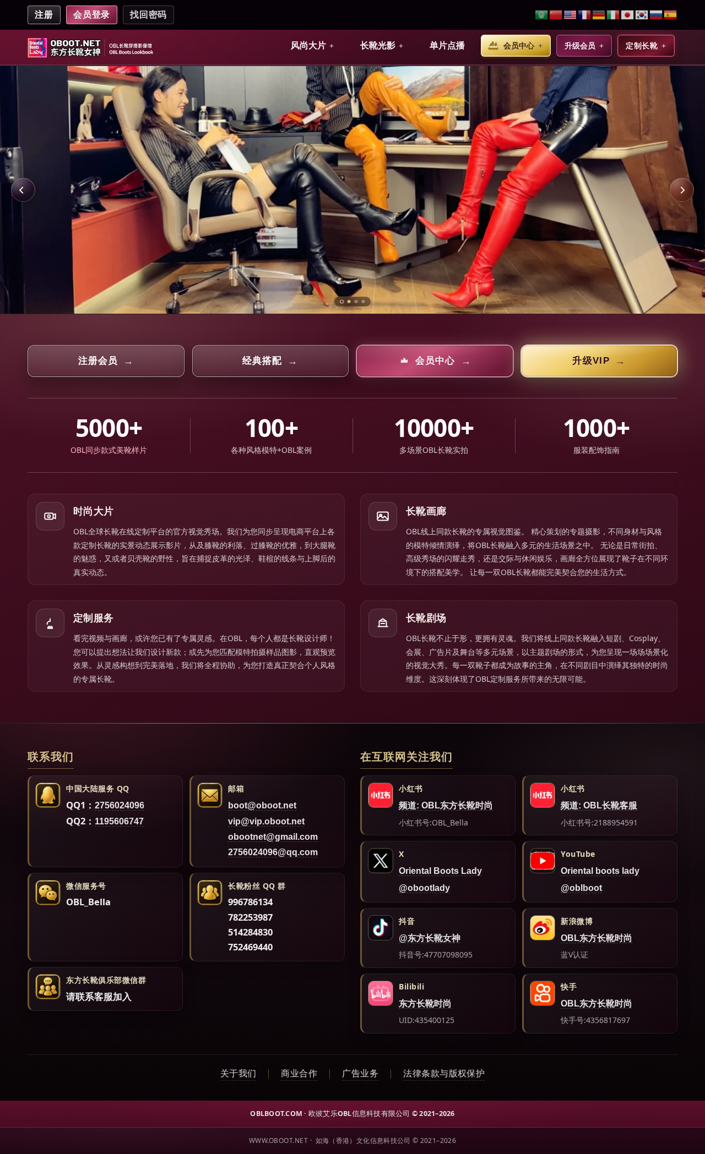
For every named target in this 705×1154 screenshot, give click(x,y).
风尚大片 (308, 45)
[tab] (342, 301)
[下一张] (682, 190)
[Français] (585, 15)
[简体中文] (556, 15)
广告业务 (360, 1073)
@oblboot (581, 888)
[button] (312, 46)
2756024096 (119, 805)
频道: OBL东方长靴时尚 (446, 805)
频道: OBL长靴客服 (599, 805)
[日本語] (628, 15)
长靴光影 (377, 45)
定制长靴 (642, 45)
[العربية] (542, 15)
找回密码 (148, 14)
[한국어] (642, 15)
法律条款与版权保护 (444, 1073)
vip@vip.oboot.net (266, 821)
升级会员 (580, 45)
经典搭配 (270, 361)
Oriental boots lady (600, 871)
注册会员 (106, 361)
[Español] (670, 15)
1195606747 (119, 821)
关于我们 (238, 1073)
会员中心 (518, 45)
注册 (44, 14)
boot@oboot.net (262, 805)
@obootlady (424, 888)
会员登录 (92, 14)
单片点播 (447, 45)
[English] (570, 15)
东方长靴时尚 (425, 1003)
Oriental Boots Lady (440, 871)
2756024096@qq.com (273, 852)
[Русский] (656, 15)
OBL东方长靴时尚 (596, 938)
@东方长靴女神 (429, 938)
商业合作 (299, 1073)
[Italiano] (613, 15)
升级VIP (599, 361)
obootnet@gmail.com (273, 836)
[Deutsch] (599, 15)
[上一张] (23, 190)
